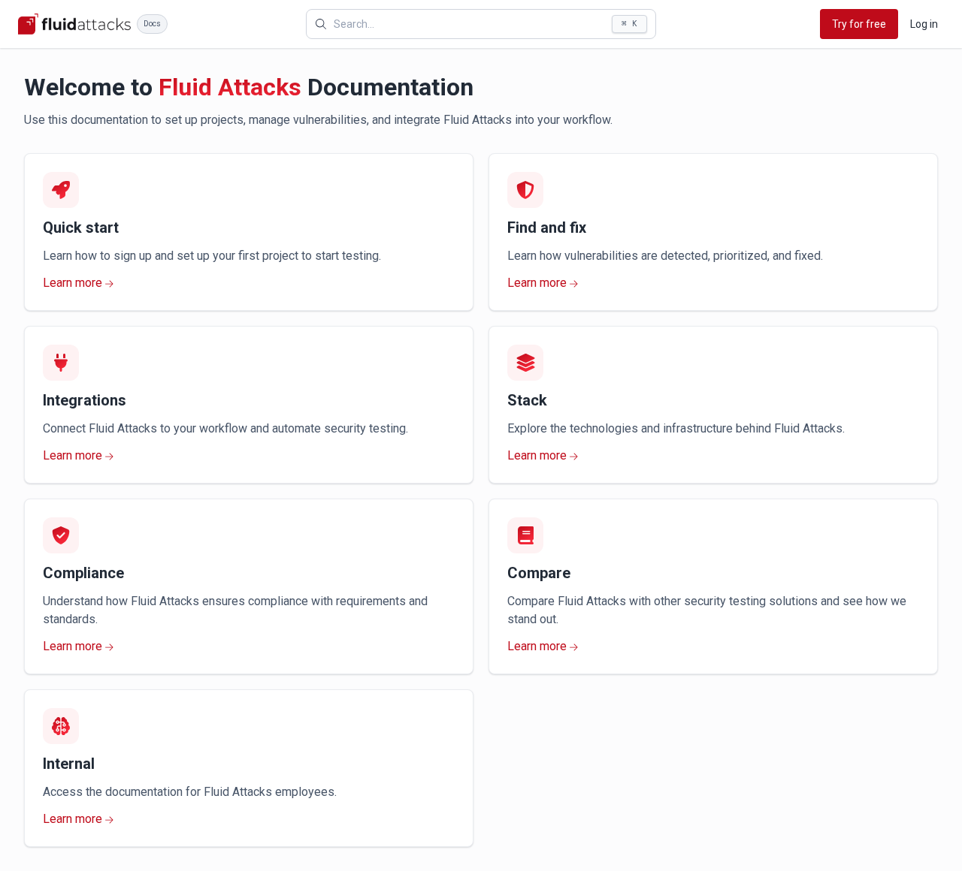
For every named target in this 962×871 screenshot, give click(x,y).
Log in (924, 24)
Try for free (859, 24)
